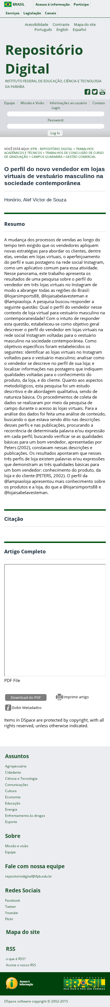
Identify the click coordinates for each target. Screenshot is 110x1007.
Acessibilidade (36, 24)
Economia (13, 797)
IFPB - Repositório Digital (51, 149)
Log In (55, 133)
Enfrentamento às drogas (25, 815)
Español (79, 29)
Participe (81, 4)
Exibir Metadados (26, 707)
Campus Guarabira (47, 157)
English (62, 29)
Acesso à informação (53, 4)
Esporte (11, 821)
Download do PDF (26, 697)
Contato (99, 103)
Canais (50, 13)
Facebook (12, 900)
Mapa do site (85, 24)
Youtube (11, 912)
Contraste (61, 24)
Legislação (32, 13)
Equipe (9, 103)
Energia (11, 809)
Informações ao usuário (68, 103)
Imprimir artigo (76, 696)
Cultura (11, 790)
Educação (12, 803)
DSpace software (17, 1001)
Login (56, 107)
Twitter (10, 906)
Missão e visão (16, 846)
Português (43, 29)
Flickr (9, 919)
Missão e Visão (32, 103)
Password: (56, 120)
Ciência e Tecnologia (21, 778)
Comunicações (16, 784)
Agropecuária (16, 766)
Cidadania (13, 772)
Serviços (12, 13)
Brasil (19, 4)
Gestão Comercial (81, 157)
